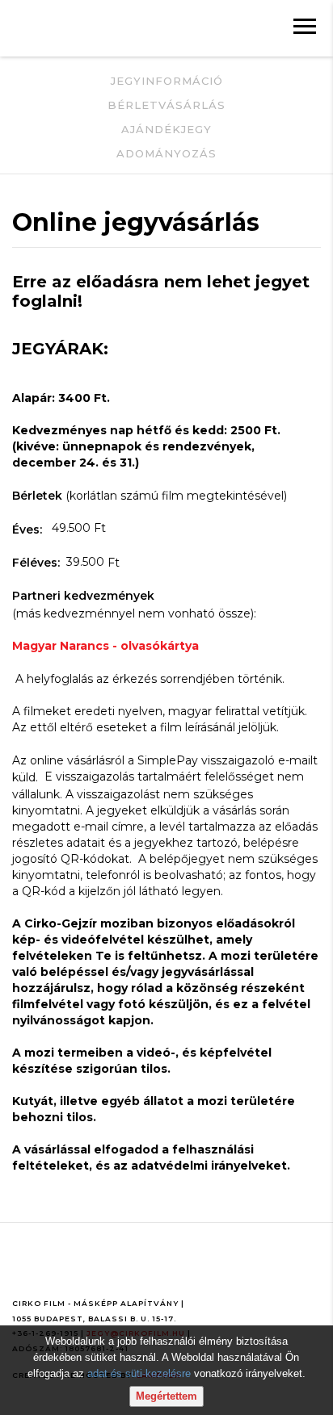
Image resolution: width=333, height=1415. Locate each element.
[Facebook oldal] (27, 1269)
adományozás (166, 153)
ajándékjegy (166, 129)
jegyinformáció (167, 80)
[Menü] (305, 28)
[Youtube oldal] (63, 1269)
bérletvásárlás (166, 104)
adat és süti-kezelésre (139, 1373)
